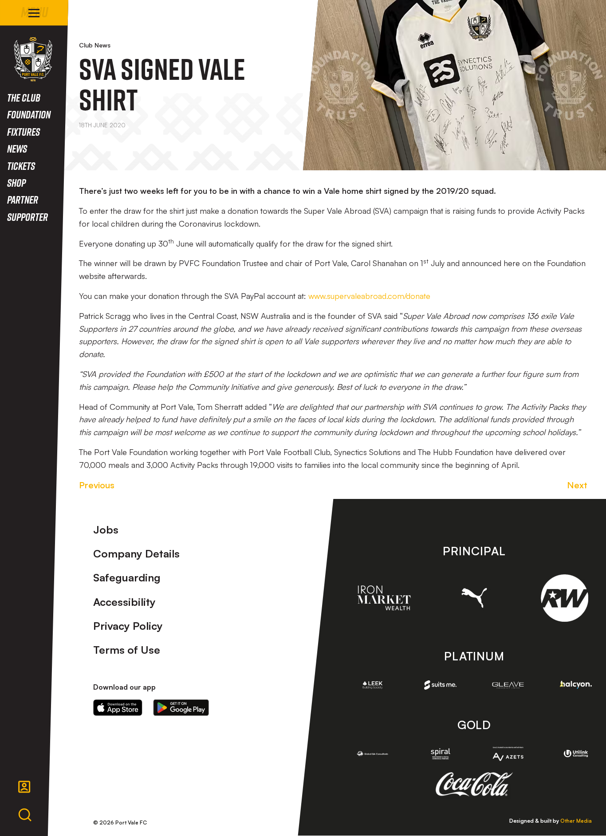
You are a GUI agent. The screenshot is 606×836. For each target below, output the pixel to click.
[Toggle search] (24, 815)
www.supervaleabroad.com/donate (369, 296)
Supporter (27, 216)
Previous (96, 485)
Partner (22, 199)
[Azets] (508, 753)
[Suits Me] (440, 685)
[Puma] (474, 597)
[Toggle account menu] (24, 786)
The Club (23, 97)
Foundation (29, 114)
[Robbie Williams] (564, 598)
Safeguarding (127, 577)
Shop (16, 182)
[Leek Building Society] (373, 685)
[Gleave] (508, 685)
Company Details (136, 553)
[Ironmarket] (384, 598)
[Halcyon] (576, 685)
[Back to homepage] (33, 59)
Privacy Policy (128, 625)
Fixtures (23, 131)
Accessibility (124, 601)
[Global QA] (373, 754)
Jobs (105, 529)
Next (577, 485)
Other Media (576, 820)
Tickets (21, 165)
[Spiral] (440, 754)
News (17, 148)
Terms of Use (126, 649)
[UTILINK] (576, 753)
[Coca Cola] (474, 784)
